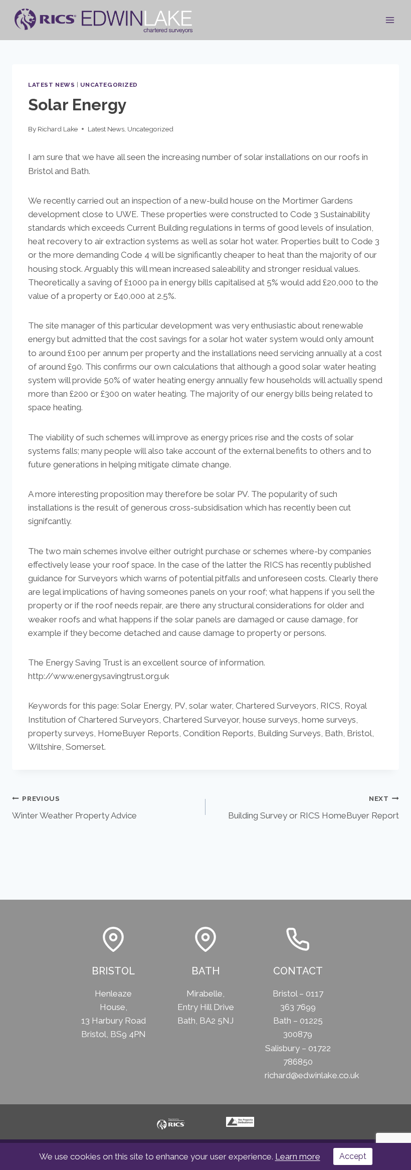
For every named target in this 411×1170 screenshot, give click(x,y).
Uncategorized (109, 84)
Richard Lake (58, 129)
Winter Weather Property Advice (74, 807)
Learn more (297, 1156)
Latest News (51, 84)
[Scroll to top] (393, 1144)
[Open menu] (389, 20)
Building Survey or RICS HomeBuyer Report (313, 807)
